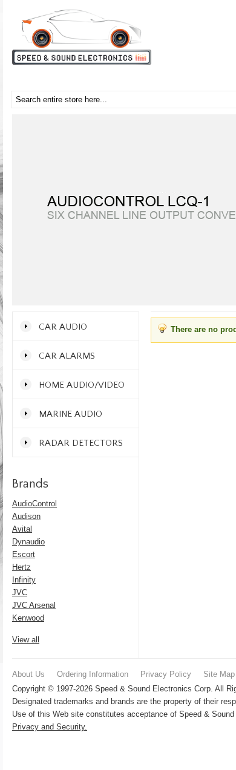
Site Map (219, 674)
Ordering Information (92, 674)
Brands (30, 484)
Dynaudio (28, 541)
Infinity (24, 579)
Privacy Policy (165, 674)
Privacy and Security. (49, 726)
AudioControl (34, 503)
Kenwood (28, 617)
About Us (28, 674)
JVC (19, 592)
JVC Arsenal (34, 605)
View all (25, 639)
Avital (22, 528)
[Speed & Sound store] (81, 37)
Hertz (21, 567)
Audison (26, 516)
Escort (23, 554)
